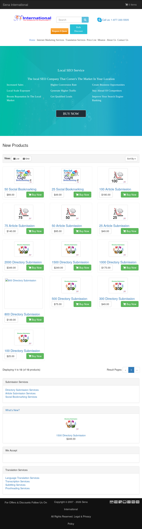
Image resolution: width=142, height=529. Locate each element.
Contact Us (122, 40)
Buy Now (36, 194)
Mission (101, 40)
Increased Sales (15, 84)
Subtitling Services (15, 484)
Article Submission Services (20, 393)
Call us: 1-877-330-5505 (115, 19)
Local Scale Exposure (18, 90)
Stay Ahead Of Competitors (107, 90)
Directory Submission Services (22, 390)
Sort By (130, 158)
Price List (91, 40)
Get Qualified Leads (61, 96)
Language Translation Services (22, 478)
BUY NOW (71, 114)
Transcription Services (17, 481)
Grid (27, 158)
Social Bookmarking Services (21, 396)
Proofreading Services (17, 488)
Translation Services (75, 40)
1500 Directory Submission (71, 435)
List (17, 158)
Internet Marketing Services (50, 40)
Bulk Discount (78, 29)
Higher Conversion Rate (64, 84)
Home (32, 40)
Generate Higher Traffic (63, 90)
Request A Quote (59, 31)
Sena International (15, 4)
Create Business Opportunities (108, 84)
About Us (111, 40)
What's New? (12, 410)
